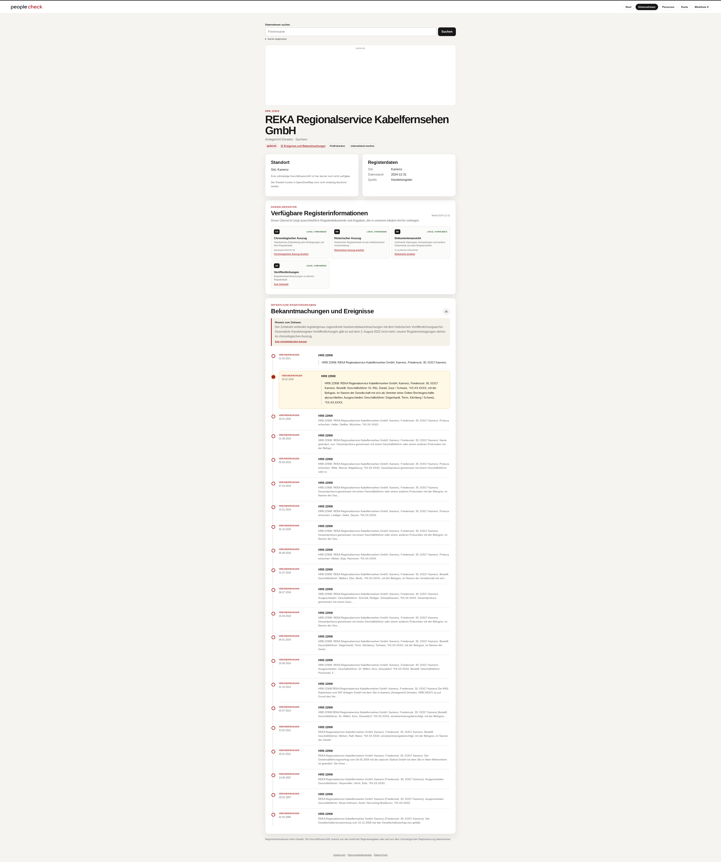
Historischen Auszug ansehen (349, 250)
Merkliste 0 (702, 6)
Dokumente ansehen (405, 254)
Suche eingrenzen (277, 39)
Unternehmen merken (362, 146)
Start (628, 6)
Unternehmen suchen (277, 24)
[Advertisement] (360, 77)
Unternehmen (646, 6)
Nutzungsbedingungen (360, 855)
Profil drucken (337, 146)
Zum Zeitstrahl (281, 284)
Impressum (339, 855)
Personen (668, 6)
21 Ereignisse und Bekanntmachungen (303, 146)
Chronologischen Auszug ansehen (291, 254)
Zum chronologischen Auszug (291, 341)
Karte (684, 6)
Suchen (447, 31)
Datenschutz (381, 855)
